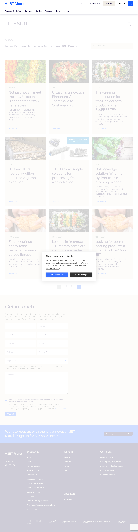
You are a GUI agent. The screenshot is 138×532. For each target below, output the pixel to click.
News (58, 11)
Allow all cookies (57, 275)
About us (48, 11)
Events (66, 11)
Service (39, 11)
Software (28, 11)
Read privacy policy (53, 268)
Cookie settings (81, 275)
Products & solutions (13, 11)
